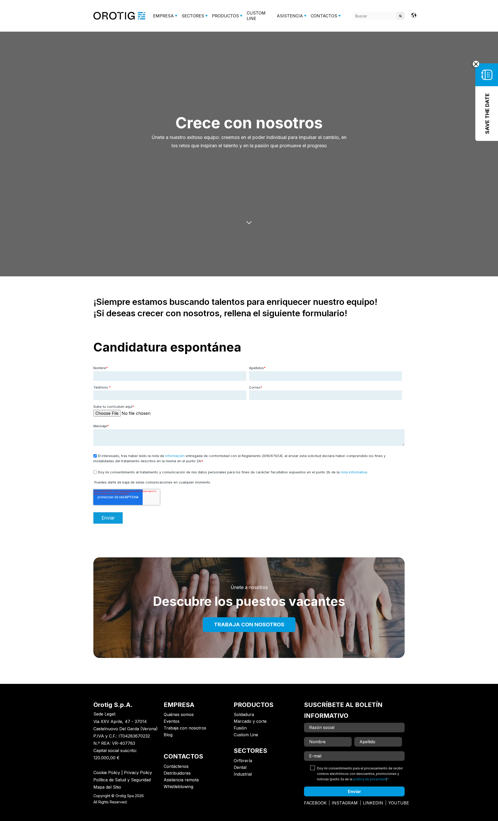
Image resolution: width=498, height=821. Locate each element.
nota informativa (354, 472)
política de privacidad (369, 779)
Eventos (171, 721)
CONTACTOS (324, 15)
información (175, 456)
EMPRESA (163, 15)
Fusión (240, 728)
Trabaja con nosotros (185, 728)
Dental (240, 767)
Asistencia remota (181, 779)
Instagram (345, 802)
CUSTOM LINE (256, 15)
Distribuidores (177, 773)
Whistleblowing (178, 786)
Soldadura (244, 714)
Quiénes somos (179, 714)
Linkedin (373, 802)
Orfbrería (243, 760)
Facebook (315, 802)
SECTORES (193, 15)
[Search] (400, 16)
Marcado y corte (250, 721)
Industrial (243, 774)
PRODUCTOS (225, 15)
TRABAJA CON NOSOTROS (249, 624)
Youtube (398, 802)
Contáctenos (176, 766)
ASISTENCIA (290, 15)
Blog (168, 734)
